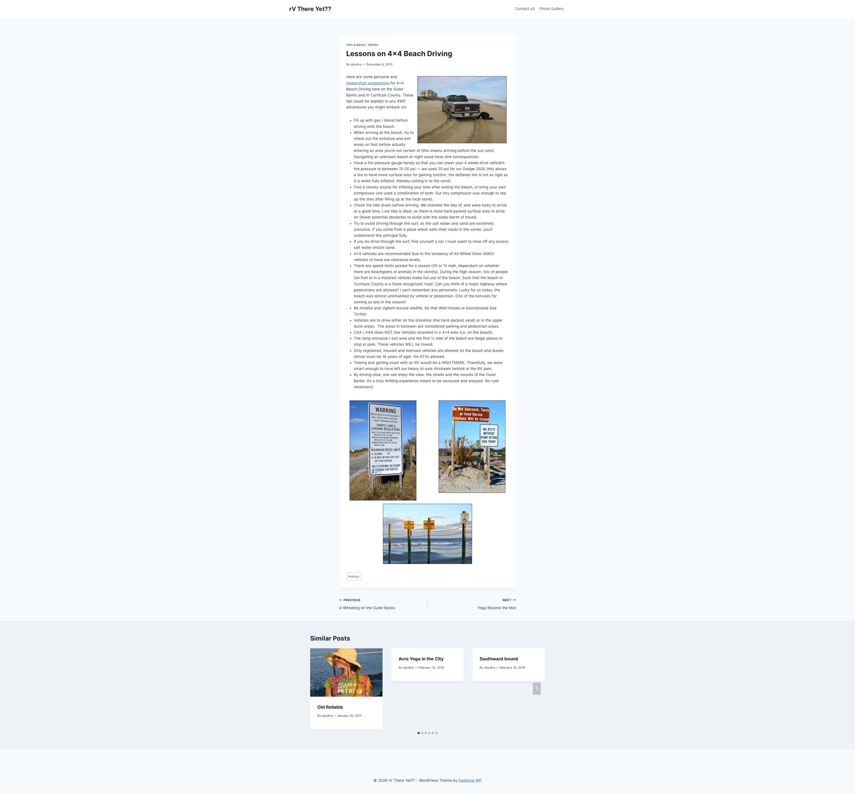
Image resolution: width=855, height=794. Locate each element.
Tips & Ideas (355, 45)
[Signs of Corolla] (427, 480)
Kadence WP (470, 780)
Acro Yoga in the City (421, 658)
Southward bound (499, 658)
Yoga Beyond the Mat (496, 604)
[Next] (537, 689)
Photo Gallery (551, 8)
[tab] (418, 733)
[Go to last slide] (318, 689)
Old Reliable (330, 707)
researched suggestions (367, 83)
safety (353, 576)
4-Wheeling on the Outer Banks (367, 604)
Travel (373, 45)
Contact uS (525, 8)
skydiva (356, 64)
